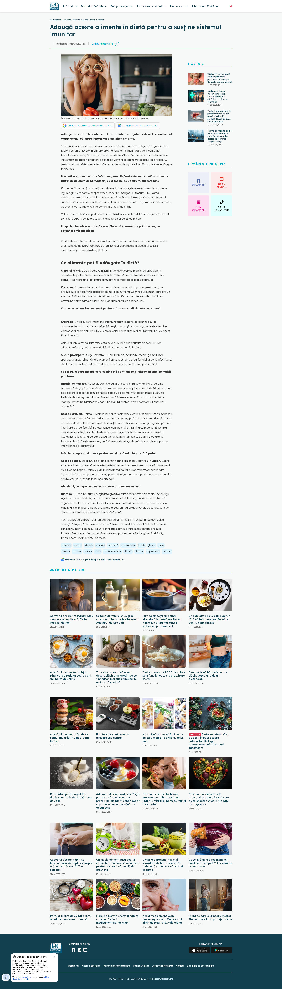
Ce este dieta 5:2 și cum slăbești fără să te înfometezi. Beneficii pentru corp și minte (209, 619)
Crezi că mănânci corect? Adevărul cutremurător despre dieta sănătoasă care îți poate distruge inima (209, 799)
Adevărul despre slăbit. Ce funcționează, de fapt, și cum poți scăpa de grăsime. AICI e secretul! (71, 864)
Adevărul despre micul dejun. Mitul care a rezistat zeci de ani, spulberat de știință (70, 675)
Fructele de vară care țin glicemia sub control (112, 736)
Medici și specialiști (91, 965)
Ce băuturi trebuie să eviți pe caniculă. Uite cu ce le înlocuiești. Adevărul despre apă (117, 619)
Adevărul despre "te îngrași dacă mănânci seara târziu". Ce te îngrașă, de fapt (71, 619)
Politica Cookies (141, 965)
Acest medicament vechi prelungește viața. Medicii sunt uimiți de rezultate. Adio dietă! (162, 919)
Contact (180, 965)
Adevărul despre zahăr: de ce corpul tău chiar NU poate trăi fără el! (69, 738)
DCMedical (55, 19)
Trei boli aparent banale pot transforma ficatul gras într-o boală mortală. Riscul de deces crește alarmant (219, 99)
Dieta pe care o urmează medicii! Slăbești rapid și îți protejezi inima (210, 917)
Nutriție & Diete (80, 19)
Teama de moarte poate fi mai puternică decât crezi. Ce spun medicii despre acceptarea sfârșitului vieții (219, 119)
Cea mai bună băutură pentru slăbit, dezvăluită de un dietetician (208, 675)
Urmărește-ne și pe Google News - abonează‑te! (94, 559)
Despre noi (73, 965)
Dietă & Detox (97, 19)
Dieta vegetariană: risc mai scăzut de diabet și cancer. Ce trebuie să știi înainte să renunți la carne (162, 864)
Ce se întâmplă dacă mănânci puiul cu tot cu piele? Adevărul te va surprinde (210, 863)
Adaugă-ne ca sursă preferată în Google (90, 125)
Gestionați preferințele (162, 965)
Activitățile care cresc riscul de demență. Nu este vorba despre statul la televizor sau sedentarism (219, 138)
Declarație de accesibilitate (200, 965)
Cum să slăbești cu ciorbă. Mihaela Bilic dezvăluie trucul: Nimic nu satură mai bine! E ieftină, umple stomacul (161, 621)
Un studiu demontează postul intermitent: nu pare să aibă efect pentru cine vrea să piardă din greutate (118, 864)
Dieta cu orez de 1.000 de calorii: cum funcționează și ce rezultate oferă (164, 675)
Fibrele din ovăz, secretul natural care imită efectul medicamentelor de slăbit (117, 919)
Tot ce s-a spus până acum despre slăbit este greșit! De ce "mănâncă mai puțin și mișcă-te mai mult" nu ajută (116, 677)
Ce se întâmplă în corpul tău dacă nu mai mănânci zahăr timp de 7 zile (71, 797)
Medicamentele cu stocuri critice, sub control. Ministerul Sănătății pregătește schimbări (217, 79)
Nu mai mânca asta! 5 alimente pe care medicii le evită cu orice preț (163, 738)
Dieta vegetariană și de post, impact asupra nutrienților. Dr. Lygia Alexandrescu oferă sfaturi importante (208, 741)
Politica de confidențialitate (116, 965)
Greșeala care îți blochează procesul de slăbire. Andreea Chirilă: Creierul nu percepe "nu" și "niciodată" (164, 799)
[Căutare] (231, 6)
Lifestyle (67, 19)
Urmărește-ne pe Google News (140, 125)
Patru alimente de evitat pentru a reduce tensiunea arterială (70, 917)
